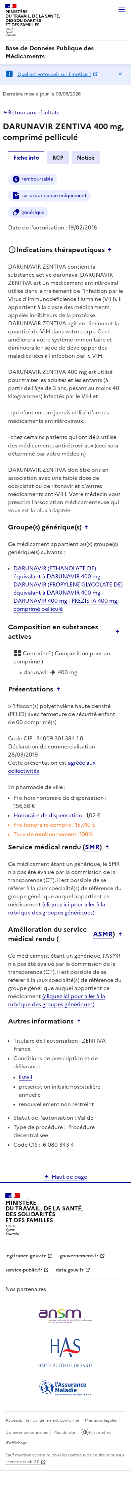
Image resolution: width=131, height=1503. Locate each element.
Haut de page (69, 1177)
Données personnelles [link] (26, 1432)
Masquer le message (120, 74)
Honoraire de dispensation (47, 815)
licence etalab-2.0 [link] (22, 1462)
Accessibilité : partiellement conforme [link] (42, 1420)
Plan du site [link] (64, 1432)
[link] (65, 52)
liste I (25, 1077)
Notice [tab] (85, 158)
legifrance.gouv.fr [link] (25, 1255)
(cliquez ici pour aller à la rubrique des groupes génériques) (56, 908)
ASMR (103, 934)
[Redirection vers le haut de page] (111, 250)
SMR (92, 847)
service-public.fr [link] (23, 1270)
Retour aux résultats (33, 112)
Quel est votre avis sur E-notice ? (54, 74)
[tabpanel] (65, 666)
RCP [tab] (57, 158)
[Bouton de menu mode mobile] (121, 9)
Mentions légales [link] (101, 1420)
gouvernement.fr (78, 1255)
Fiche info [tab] (26, 158)
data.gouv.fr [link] (70, 1270)
